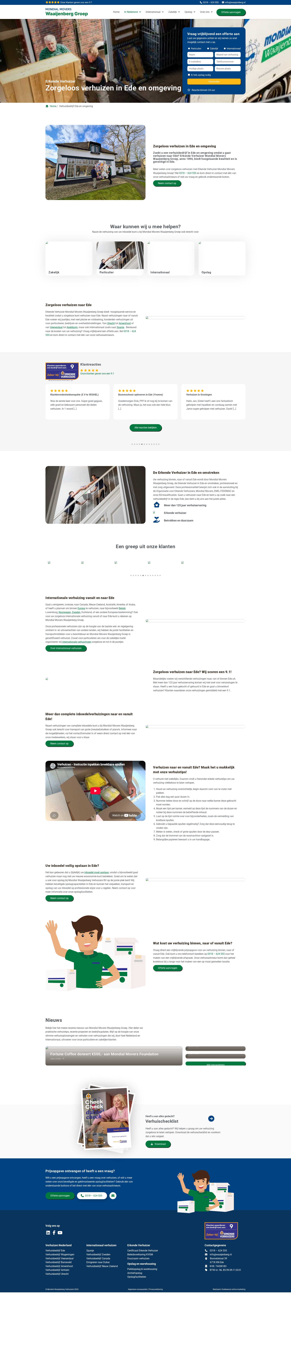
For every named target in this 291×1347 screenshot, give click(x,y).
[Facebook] (54, 1233)
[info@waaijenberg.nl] (112, 1195)
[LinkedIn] (48, 1233)
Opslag (188, 11)
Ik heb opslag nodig (201, 75)
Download (160, 1144)
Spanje (120, 327)
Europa (81, 608)
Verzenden (214, 81)
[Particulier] (120, 261)
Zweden (76, 612)
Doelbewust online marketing (233, 1289)
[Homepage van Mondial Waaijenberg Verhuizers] (68, 12)
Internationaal (153, 11)
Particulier (195, 48)
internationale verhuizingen (76, 641)
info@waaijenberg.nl (221, 1254)
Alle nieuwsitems (216, 1064)
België (122, 608)
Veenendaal (56, 327)
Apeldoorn (72, 327)
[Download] (108, 1132)
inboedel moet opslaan (96, 872)
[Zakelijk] (68, 261)
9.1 (76, 2)
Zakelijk (172, 11)
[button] (131, 575)
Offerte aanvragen (231, 12)
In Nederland (131, 11)
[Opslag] (222, 261)
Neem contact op (167, 183)
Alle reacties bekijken (145, 427)
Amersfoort (125, 323)
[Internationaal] (170, 261)
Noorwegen (65, 612)
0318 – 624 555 (187, 173)
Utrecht (111, 323)
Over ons (204, 11)
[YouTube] (60, 1233)
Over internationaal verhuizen (66, 648)
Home (116, 11)
